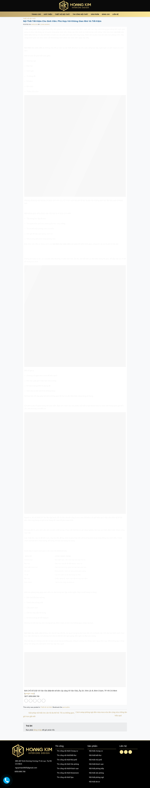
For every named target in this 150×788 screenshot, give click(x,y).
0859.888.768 (20, 772)
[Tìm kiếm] (132, 14)
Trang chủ (36, 14)
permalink (66, 707)
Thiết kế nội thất (62, 14)
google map (29, 693)
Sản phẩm (95, 14)
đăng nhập (37, 730)
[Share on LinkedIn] (43, 700)
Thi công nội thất (80, 14)
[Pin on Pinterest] (39, 700)
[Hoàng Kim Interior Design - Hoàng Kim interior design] (75, 6)
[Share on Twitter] (30, 700)
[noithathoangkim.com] (6, 779)
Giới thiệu (48, 14)
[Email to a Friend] (35, 700)
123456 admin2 (45, 24)
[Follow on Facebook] (121, 752)
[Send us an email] (126, 752)
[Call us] (130, 752)
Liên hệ (115, 14)
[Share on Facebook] (26, 700)
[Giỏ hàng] (136, 14)
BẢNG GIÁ (106, 14)
